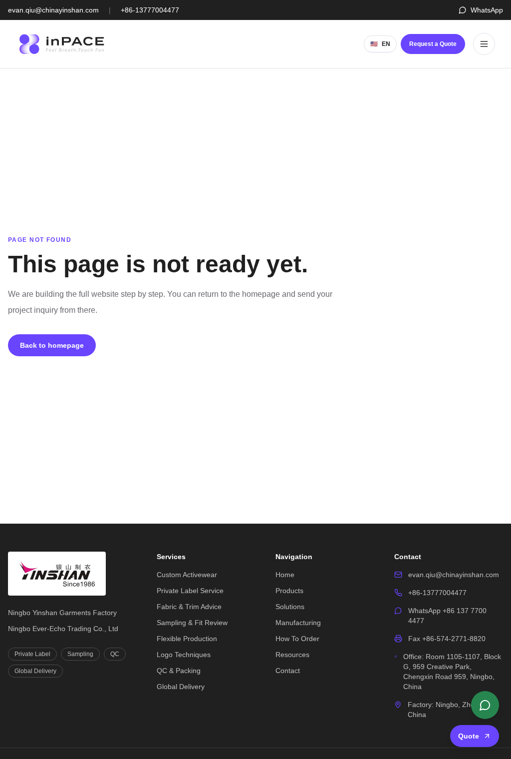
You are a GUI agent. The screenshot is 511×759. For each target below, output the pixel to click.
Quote (468, 736)
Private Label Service (190, 591)
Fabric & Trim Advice (189, 607)
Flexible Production (187, 639)
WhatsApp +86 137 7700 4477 (447, 616)
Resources (292, 655)
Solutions (289, 607)
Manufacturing (298, 623)
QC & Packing (179, 671)
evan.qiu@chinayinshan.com (53, 10)
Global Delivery (181, 687)
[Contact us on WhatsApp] (485, 705)
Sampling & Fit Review (192, 623)
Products (289, 591)
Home (284, 575)
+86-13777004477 (150, 10)
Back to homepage (52, 345)
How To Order (297, 639)
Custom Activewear (187, 575)
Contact (287, 671)
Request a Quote (433, 43)
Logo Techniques (184, 655)
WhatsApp (487, 10)
